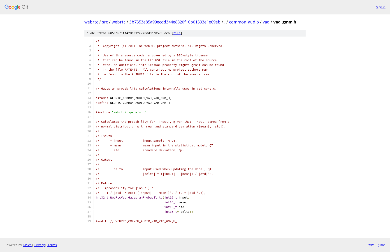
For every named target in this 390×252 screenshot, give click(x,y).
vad (266, 22)
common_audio (244, 22)
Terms (52, 245)
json (381, 245)
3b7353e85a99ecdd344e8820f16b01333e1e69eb (175, 22)
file (177, 33)
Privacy (39, 245)
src (105, 22)
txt (371, 245)
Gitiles (27, 245)
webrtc (91, 22)
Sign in (380, 7)
